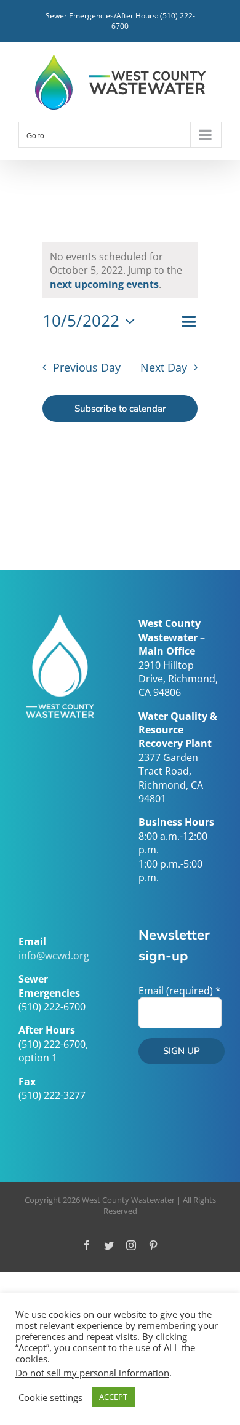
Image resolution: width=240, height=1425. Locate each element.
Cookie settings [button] (50, 1397)
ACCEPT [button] (113, 1396)
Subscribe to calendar (120, 408)
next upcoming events (104, 284)
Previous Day (87, 367)
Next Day (163, 367)
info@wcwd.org (53, 955)
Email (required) (179, 990)
